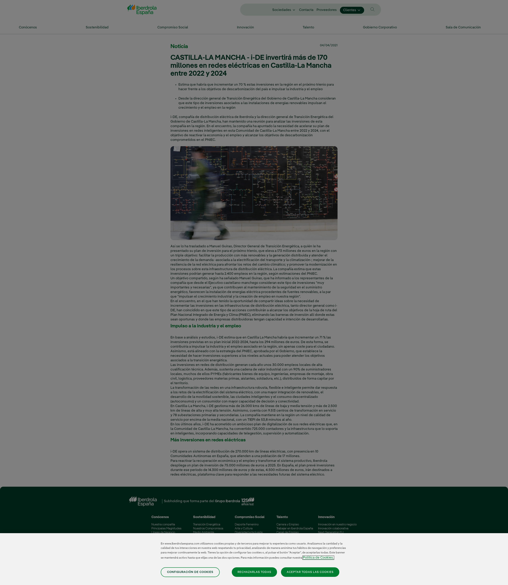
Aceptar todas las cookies (310, 571)
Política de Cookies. (318, 557)
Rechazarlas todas (254, 571)
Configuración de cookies (190, 572)
